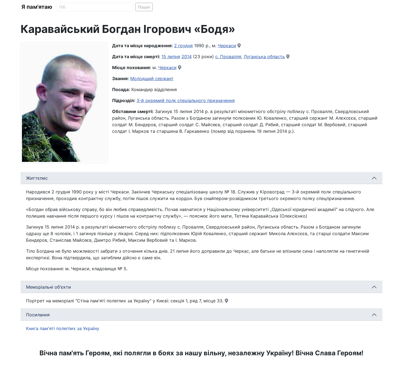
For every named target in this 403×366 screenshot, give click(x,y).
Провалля (230, 56)
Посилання (38, 314)
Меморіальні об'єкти (48, 287)
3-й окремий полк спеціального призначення (186, 100)
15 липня (170, 56)
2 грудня (183, 45)
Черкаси (227, 45)
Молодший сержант (152, 78)
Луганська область (264, 56)
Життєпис (37, 178)
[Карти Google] (239, 45)
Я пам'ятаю (36, 7)
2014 (186, 56)
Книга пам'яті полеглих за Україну (62, 328)
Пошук (144, 7)
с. (217, 56)
